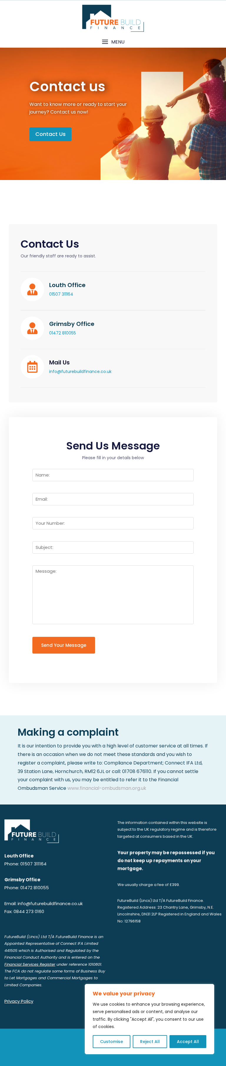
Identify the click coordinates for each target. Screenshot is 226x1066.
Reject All (150, 1042)
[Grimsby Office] (32, 328)
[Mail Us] (32, 367)
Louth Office (67, 285)
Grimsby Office (71, 324)
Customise (111, 1042)
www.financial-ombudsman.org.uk (106, 788)
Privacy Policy (18, 1001)
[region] (149, 1019)
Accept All (188, 1042)
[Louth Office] (32, 289)
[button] (113, 42)
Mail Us (59, 362)
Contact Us (50, 134)
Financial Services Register (29, 964)
